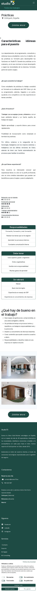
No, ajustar (27, 589)
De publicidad (28, 580)
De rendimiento (29, 577)
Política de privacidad (29, 562)
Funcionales (10, 580)
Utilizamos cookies (7, 563)
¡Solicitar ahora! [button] (18, 25)
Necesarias (10, 577)
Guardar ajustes (10, 589)
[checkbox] (3, 577)
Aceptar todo (19, 585)
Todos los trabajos (12, 8)
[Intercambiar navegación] (34, 3)
